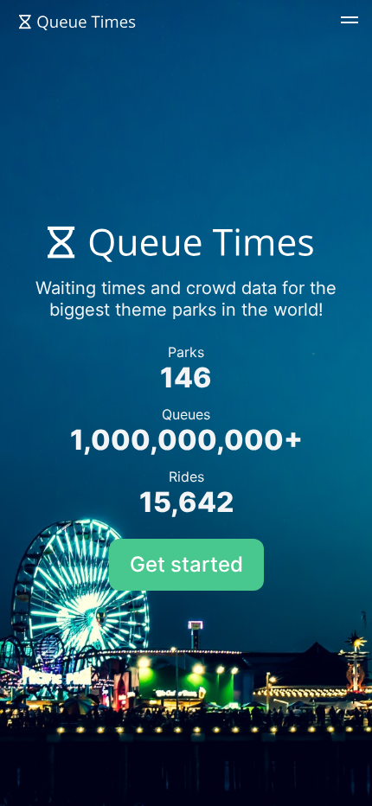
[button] (349, 22)
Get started (186, 564)
